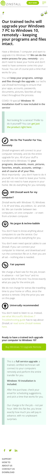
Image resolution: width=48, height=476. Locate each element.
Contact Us (8, 469)
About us (7, 465)
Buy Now (33, 3)
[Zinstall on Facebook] (4, 450)
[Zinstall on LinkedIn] (16, 450)
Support (6, 459)
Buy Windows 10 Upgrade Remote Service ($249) (23, 348)
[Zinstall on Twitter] (10, 450)
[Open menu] (44, 2)
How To (6, 462)
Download (8, 472)
